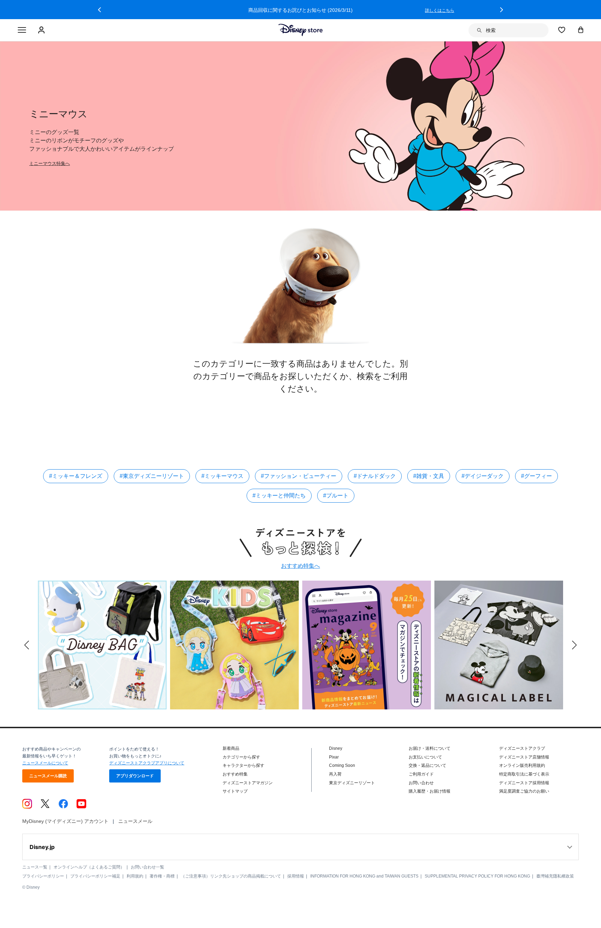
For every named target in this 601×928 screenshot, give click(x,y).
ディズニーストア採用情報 (524, 782)
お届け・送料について (429, 748)
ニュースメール (135, 821)
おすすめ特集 (235, 774)
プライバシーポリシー (43, 876)
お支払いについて (425, 757)
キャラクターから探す (243, 765)
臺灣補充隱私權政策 (555, 876)
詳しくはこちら (144, 10)
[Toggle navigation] (21, 30)
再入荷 (335, 774)
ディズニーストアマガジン (248, 782)
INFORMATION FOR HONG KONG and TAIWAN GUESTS (364, 876)
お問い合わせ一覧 (147, 867)
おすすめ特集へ (300, 566)
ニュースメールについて (45, 763)
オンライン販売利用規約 (522, 765)
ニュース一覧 (34, 867)
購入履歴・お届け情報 (429, 791)
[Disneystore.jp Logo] (301, 30)
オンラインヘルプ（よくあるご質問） (89, 867)
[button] (99, 10)
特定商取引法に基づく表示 (524, 774)
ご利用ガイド (421, 774)
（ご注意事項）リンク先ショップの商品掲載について (231, 876)
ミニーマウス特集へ (49, 163)
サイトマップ (235, 791)
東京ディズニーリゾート (352, 782)
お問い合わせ (421, 782)
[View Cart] (581, 29)
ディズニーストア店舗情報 (524, 757)
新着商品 (231, 748)
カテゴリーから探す (241, 757)
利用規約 (135, 876)
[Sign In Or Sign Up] (42, 30)
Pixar (334, 757)
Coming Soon (342, 765)
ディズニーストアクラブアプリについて (146, 763)
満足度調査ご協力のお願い (524, 791)
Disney (335, 748)
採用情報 (295, 876)
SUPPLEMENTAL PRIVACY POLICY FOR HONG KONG (477, 876)
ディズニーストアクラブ (522, 748)
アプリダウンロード (135, 775)
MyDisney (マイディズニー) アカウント (65, 821)
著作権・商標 (162, 876)
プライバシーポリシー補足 (95, 876)
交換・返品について (427, 765)
